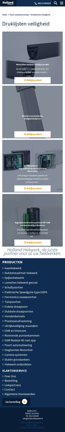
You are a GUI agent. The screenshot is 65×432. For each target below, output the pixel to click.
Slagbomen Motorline (18, 350)
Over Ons (10, 376)
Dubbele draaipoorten (18, 311)
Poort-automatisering (19, 15)
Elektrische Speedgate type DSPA (25, 292)
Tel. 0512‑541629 (32, 416)
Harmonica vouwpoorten (20, 297)
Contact (9, 389)
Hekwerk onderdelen (17, 364)
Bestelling (11, 380)
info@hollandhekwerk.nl (33, 418)
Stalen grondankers (17, 359)
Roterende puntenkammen (21, 335)
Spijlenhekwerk (14, 278)
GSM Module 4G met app (20, 340)
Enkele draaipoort (16, 306)
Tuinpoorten (12, 302)
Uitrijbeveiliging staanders (21, 326)
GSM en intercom (15, 330)
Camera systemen (15, 355)
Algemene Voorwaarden (19, 394)
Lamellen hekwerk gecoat (21, 282)
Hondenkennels (14, 316)
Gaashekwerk (12, 268)
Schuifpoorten (13, 287)
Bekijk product (34, 80)
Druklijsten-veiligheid (40, 15)
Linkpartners (12, 385)
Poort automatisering (18, 345)
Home (4, 15)
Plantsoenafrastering (18, 321)
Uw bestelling (15, 402)
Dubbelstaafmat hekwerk (20, 273)
